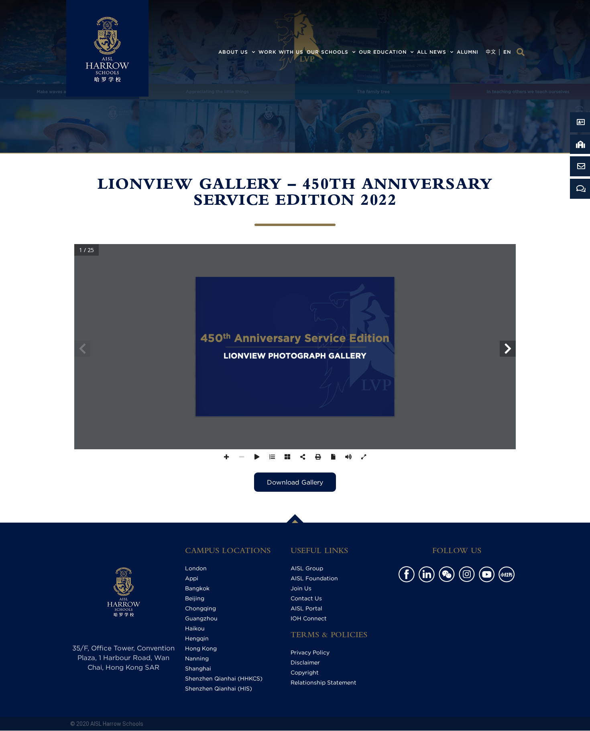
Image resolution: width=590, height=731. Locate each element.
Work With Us (280, 52)
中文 (491, 52)
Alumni (467, 52)
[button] (521, 52)
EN (507, 52)
